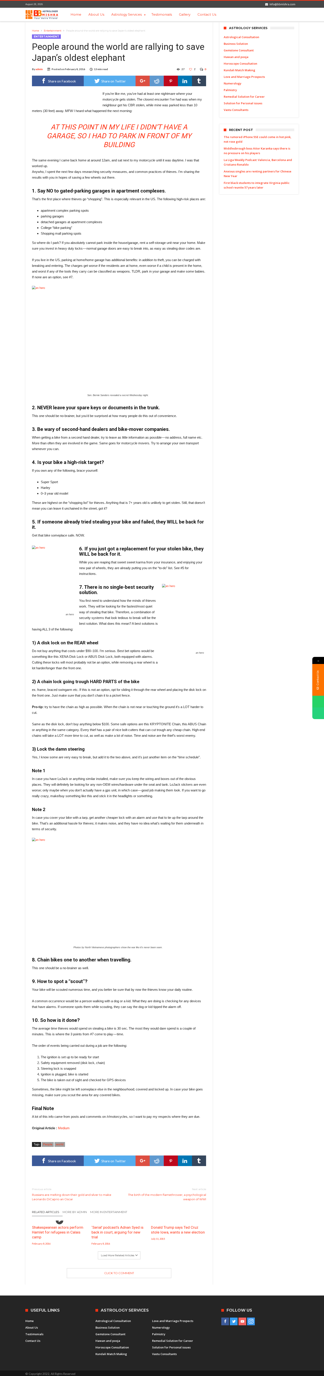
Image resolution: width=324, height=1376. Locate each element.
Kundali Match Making (239, 70)
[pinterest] (171, 81)
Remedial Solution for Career (244, 97)
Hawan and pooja (236, 57)
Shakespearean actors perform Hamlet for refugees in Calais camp (57, 1232)
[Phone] (318, 713)
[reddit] (157, 81)
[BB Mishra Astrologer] (41, 14)
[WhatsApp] (318, 701)
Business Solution (236, 44)
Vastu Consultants (236, 110)
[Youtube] (242, 1322)
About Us (31, 1327)
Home (35, 30)
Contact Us (32, 1341)
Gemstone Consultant (239, 50)
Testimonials (34, 1334)
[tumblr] (199, 81)
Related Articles (45, 1212)
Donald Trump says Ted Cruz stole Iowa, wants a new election (178, 1229)
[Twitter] (234, 1322)
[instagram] (251, 1322)
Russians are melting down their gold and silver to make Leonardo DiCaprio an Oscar (71, 1194)
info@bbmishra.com (282, 4)
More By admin (75, 1212)
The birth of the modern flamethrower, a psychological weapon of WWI (167, 1194)
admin (39, 69)
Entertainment (52, 30)
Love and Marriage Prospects (244, 77)
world (59, 1144)
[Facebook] (225, 1322)
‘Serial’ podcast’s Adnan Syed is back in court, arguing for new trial (117, 1232)
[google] (143, 81)
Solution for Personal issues (243, 103)
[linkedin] (185, 81)
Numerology (232, 83)
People (47, 1144)
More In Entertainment (108, 1212)
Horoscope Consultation (240, 63)
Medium (64, 1128)
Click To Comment (119, 1273)
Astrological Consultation (241, 37)
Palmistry (230, 90)
